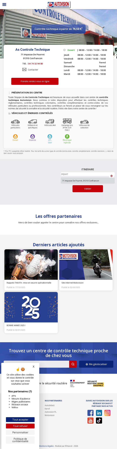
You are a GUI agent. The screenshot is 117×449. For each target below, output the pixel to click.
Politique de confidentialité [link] (20, 440)
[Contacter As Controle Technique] (24, 69)
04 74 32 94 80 (35, 63)
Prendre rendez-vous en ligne (35, 81)
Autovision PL (50, 412)
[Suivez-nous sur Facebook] (90, 413)
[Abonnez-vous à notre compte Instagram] (107, 413)
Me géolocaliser (97, 364)
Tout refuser (20, 426)
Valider (87, 188)
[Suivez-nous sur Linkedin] (99, 413)
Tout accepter (20, 419)
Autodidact (49, 405)
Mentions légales (46, 446)
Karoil (47, 408)
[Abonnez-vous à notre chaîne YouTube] (90, 420)
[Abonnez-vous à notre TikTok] (99, 420)
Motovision (49, 415)
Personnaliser (20, 432)
